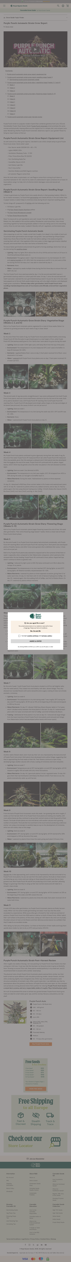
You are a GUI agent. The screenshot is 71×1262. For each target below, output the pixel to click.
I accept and (36, 636)
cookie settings (33, 636)
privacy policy (47, 636)
